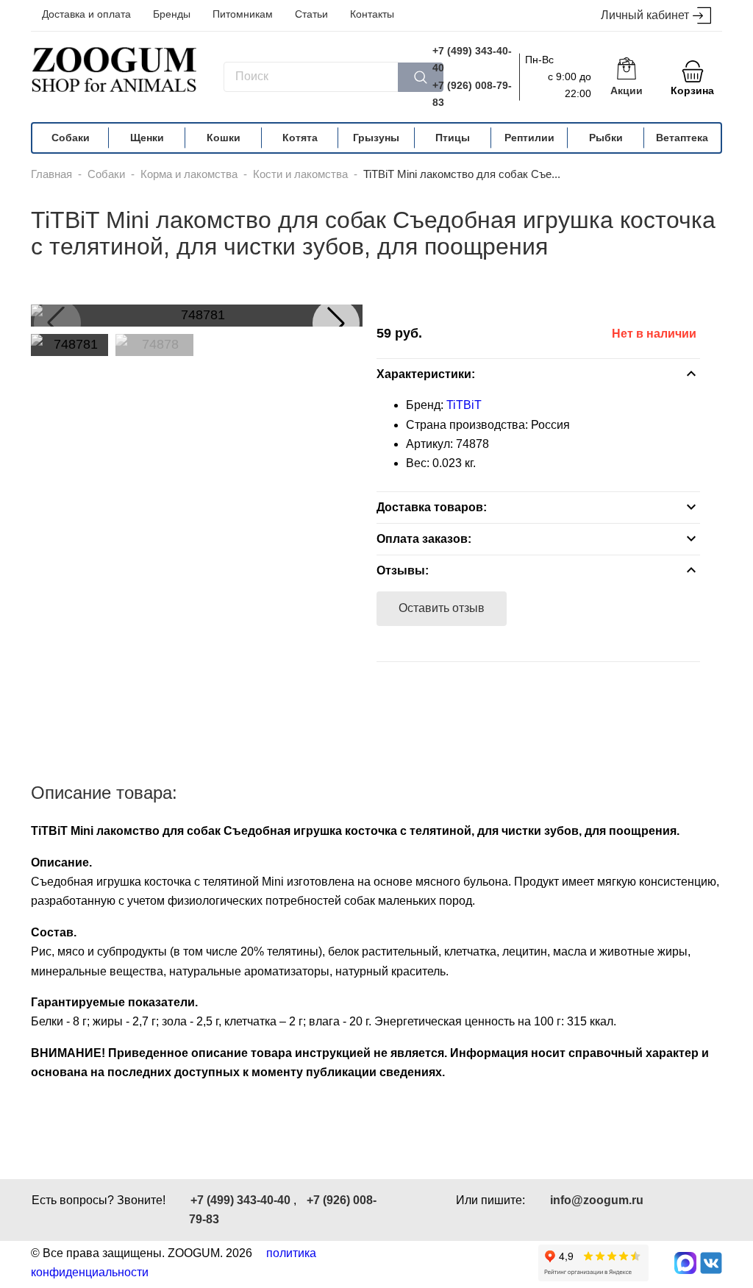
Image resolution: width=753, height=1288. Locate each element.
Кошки (223, 137)
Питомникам (243, 14)
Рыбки (606, 137)
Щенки (147, 137)
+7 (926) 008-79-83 (472, 93)
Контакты (372, 14)
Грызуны (376, 137)
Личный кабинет (645, 15)
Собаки (70, 137)
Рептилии (529, 137)
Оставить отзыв (442, 608)
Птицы (452, 137)
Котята (300, 137)
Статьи (311, 14)
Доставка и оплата (86, 14)
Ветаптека (682, 137)
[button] (336, 322)
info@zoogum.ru (596, 1200)
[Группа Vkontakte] (711, 1263)
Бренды (171, 14)
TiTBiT (464, 405)
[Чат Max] (685, 1263)
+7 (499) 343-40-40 (472, 59)
